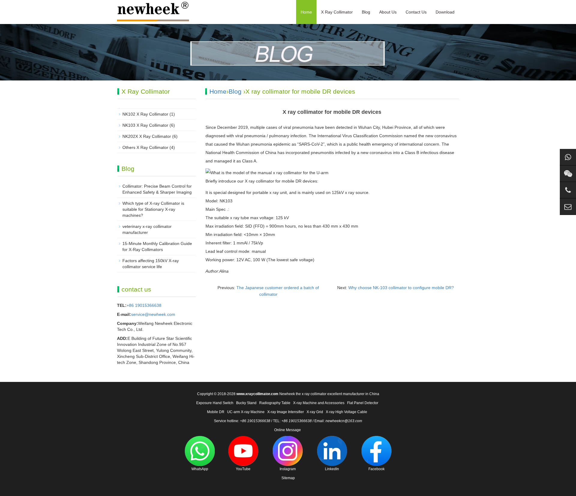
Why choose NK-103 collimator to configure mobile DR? (401, 287)
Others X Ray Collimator (145, 147)
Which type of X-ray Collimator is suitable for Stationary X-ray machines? (153, 209)
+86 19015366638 (144, 305)
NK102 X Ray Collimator (145, 114)
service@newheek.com (153, 314)
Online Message (287, 430)
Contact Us (416, 12)
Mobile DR (215, 412)
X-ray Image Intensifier (285, 412)
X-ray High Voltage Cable (346, 412)
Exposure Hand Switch (214, 403)
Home (306, 12)
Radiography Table (274, 403)
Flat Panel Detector (362, 403)
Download (445, 12)
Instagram (288, 469)
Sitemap (288, 478)
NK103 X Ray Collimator (145, 125)
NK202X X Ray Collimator (146, 136)
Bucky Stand (246, 403)
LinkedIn (332, 469)
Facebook (376, 469)
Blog (366, 12)
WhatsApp (199, 469)
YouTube (243, 469)
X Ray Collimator (337, 12)
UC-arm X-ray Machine (246, 412)
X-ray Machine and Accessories (318, 403)
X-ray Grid (315, 412)
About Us (388, 12)
